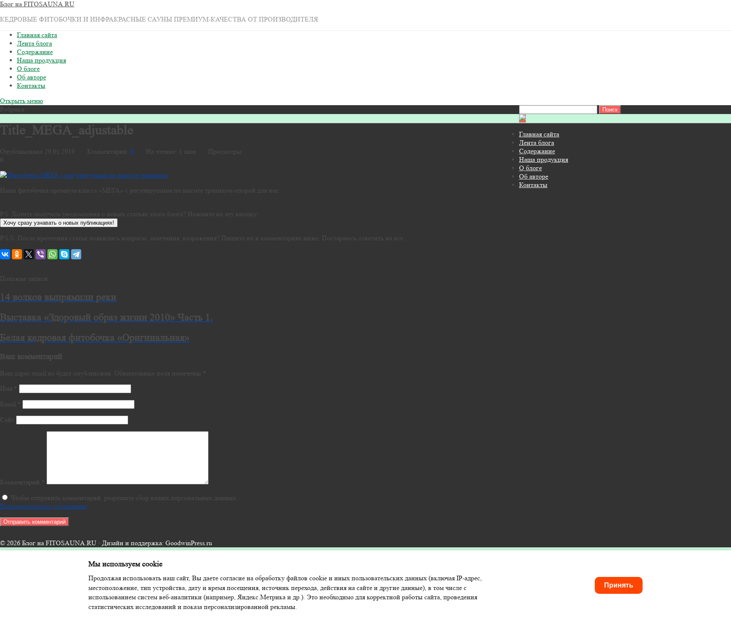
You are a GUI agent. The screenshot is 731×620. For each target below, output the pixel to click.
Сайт (7, 420)
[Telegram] (76, 254)
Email (10, 404)
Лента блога (34, 43)
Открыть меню (21, 101)
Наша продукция (41, 60)
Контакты (31, 86)
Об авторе (31, 77)
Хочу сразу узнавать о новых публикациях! (58, 223)
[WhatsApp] (52, 254)
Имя (8, 388)
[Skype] (64, 254)
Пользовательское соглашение (43, 506)
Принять (618, 585)
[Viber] (41, 254)
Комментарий (22, 482)
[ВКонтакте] (5, 254)
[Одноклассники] (17, 254)
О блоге (28, 69)
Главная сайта (37, 35)
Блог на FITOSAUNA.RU (37, 4)
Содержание (35, 52)
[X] (29, 254)
